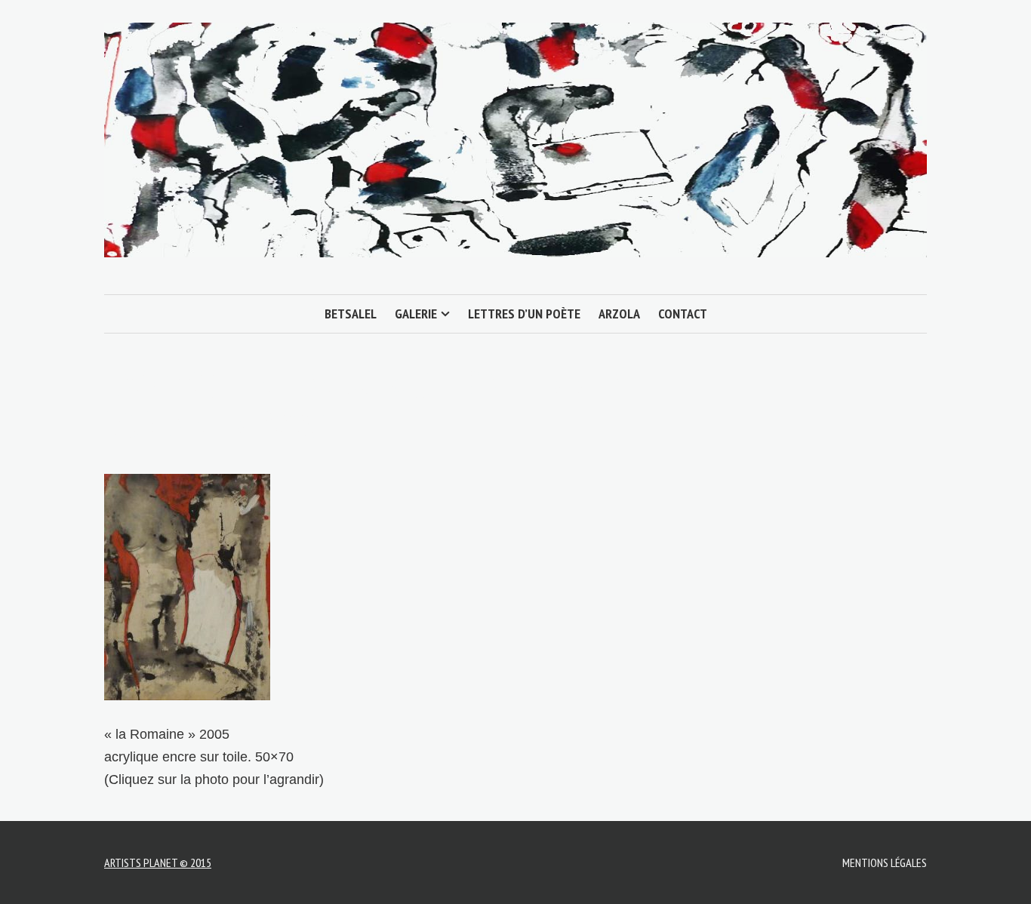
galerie (416, 313)
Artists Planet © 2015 (157, 862)
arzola (619, 313)
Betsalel (351, 313)
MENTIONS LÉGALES (884, 862)
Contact (682, 313)
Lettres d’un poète (524, 313)
